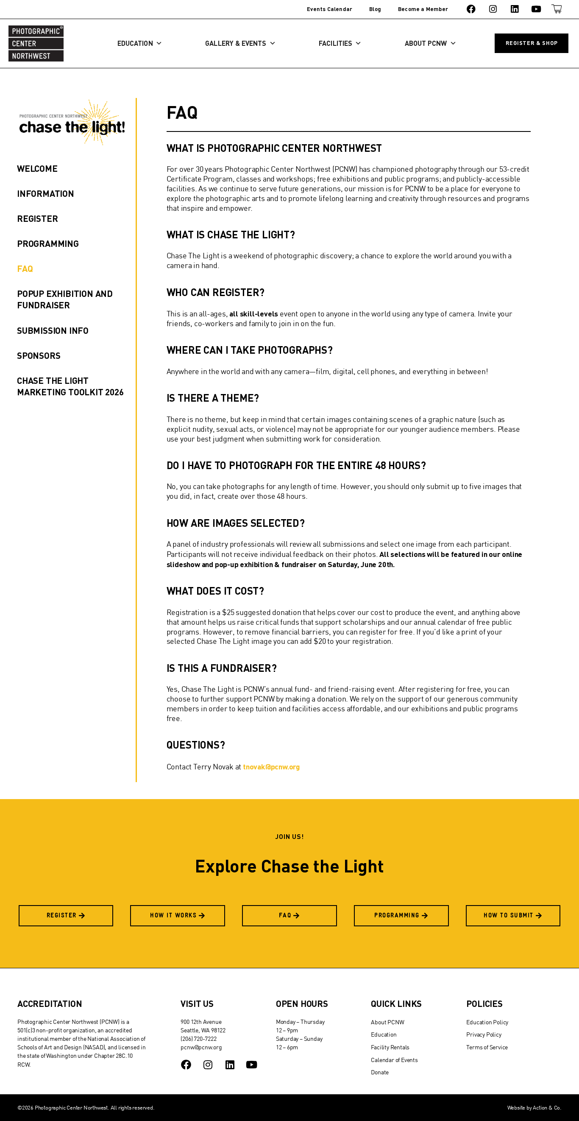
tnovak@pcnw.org (271, 766)
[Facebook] (471, 9)
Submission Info (53, 330)
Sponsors (38, 355)
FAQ (25, 268)
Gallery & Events (235, 43)
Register (37, 218)
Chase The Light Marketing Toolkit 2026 (70, 386)
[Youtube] (536, 9)
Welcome (37, 168)
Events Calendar (329, 9)
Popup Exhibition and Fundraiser (65, 299)
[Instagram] (493, 9)
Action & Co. (547, 1107)
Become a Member (423, 9)
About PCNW (426, 43)
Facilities (335, 43)
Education (135, 43)
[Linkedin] (514, 9)
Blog (375, 9)
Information (45, 193)
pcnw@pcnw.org (201, 1047)
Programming (48, 243)
